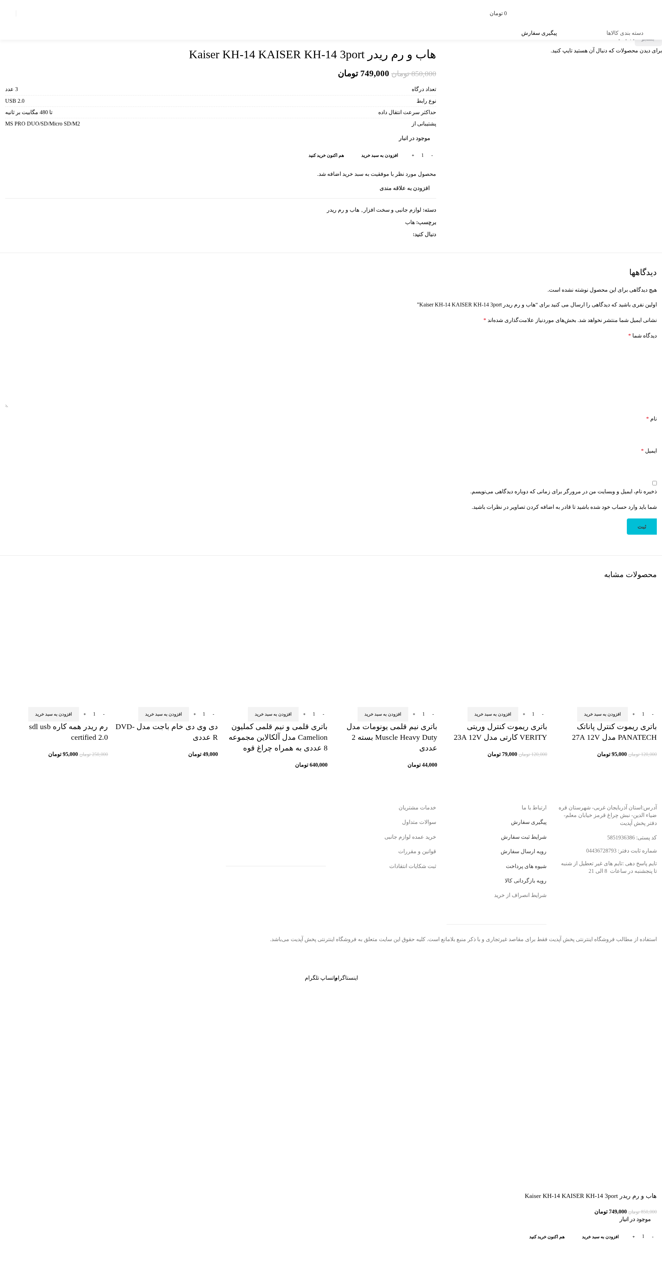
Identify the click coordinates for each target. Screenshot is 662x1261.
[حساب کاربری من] (25, 13)
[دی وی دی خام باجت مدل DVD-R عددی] (166, 638)
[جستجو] (539, 13)
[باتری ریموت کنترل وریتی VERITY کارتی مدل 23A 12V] (495, 638)
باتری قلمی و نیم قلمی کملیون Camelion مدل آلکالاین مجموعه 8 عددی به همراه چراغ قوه (278, 737)
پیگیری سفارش (539, 33)
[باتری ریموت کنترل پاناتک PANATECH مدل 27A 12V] (605, 638)
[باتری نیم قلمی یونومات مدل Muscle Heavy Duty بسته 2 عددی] (385, 638)
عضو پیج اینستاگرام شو (325, 954)
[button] (602, 714)
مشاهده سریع (648, 698)
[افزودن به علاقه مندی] (629, 698)
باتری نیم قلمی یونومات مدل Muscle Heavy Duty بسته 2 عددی (392, 737)
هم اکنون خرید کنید (547, 1236)
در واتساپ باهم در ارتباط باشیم (600, 954)
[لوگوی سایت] (605, 13)
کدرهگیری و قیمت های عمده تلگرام (55, 954)
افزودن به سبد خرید (379, 155)
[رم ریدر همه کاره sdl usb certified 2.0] (56, 638)
